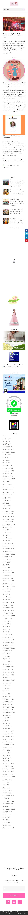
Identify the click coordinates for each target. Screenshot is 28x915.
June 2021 (6, 562)
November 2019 (8, 610)
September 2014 (9, 777)
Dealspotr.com (14, 415)
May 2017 (6, 691)
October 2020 (8, 583)
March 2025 (7, 463)
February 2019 (8, 634)
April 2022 (7, 538)
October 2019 (8, 613)
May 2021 (6, 565)
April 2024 (7, 484)
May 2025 (6, 460)
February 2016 (8, 731)
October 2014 (8, 774)
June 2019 (6, 624)
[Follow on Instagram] (14, 902)
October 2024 (8, 476)
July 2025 (6, 455)
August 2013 (7, 812)
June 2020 (6, 592)
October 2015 (8, 742)
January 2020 (8, 605)
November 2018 (8, 643)
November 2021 (8, 549)
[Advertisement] (14, 277)
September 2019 (9, 616)
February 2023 (8, 511)
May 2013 (6, 820)
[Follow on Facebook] (8, 902)
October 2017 (8, 677)
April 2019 (7, 629)
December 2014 (8, 769)
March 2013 (7, 825)
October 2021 (8, 551)
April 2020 (7, 597)
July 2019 (6, 621)
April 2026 (7, 444)
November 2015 (8, 739)
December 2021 (8, 546)
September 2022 (9, 524)
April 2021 (7, 567)
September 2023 (9, 492)
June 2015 (6, 753)
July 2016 (6, 718)
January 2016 (8, 734)
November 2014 (8, 771)
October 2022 (8, 522)
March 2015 (7, 761)
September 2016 (9, 712)
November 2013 (8, 804)
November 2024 (8, 473)
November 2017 (8, 675)
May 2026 (6, 441)
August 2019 (7, 618)
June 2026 (6, 438)
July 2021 (6, 559)
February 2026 (8, 447)
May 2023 (6, 503)
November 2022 (8, 519)
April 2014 (7, 790)
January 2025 (8, 468)
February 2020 (8, 602)
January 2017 (8, 702)
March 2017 (7, 696)
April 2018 (7, 661)
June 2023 (6, 500)
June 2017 (6, 688)
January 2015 (8, 766)
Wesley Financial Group (17, 153)
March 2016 (7, 728)
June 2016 (6, 720)
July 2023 (6, 498)
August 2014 (7, 779)
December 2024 (8, 471)
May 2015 (6, 755)
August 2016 (7, 715)
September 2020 (9, 586)
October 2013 (8, 806)
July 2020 (6, 589)
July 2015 (6, 750)
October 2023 (8, 490)
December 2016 (8, 704)
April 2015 (7, 758)
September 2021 (9, 554)
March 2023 (7, 508)
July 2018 (6, 653)
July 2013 (6, 814)
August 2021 (7, 557)
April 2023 (7, 506)
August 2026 (7, 436)
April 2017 (7, 694)
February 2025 (8, 465)
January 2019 (8, 637)
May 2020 (6, 594)
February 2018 (8, 667)
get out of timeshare (14, 151)
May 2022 (6, 535)
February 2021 (8, 573)
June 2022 (6, 532)
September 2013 (9, 809)
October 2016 (8, 710)
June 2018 (6, 656)
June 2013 (6, 817)
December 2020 (8, 578)
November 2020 (8, 581)
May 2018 (6, 659)
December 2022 (8, 516)
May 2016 (6, 723)
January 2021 (8, 575)
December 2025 (8, 449)
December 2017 (8, 672)
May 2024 (6, 481)
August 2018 (7, 651)
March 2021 (7, 570)
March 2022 (7, 541)
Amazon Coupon (14, 161)
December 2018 (8, 640)
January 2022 (8, 543)
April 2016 (7, 726)
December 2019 (8, 608)
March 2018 (7, 664)
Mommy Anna (7, 35)
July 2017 (6, 686)
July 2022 (6, 530)
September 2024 (9, 479)
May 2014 (6, 788)
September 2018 (9, 648)
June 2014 (6, 785)
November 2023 (8, 487)
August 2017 (7, 683)
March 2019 (7, 632)
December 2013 (8, 801)
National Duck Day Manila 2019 (11, 34)
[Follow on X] (20, 902)
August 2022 (7, 527)
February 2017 (8, 699)
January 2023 (8, 514)
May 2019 (6, 626)
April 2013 (7, 822)
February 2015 (8, 763)
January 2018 (8, 669)
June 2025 (6, 457)
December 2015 (8, 737)
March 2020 (7, 600)
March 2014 (7, 793)
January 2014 (8, 798)
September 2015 (9, 745)
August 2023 (7, 495)
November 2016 (8, 707)
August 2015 (7, 747)
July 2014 (6, 782)
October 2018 (8, 645)
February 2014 (8, 796)
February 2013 (8, 828)
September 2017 (9, 680)
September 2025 (9, 452)
